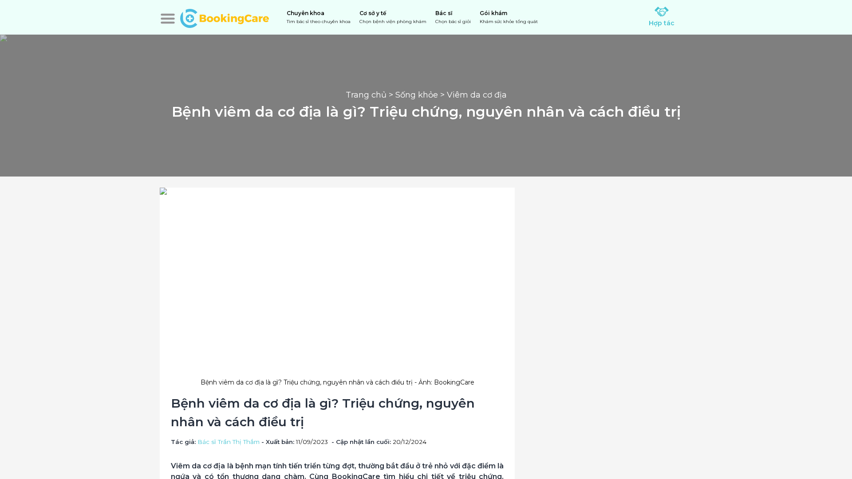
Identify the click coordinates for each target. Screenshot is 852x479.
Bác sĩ (453, 17)
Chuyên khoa (319, 17)
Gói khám (509, 17)
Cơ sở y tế (392, 17)
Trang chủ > (370, 95)
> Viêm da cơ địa (472, 95)
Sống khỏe (416, 95)
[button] (168, 19)
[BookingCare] (224, 17)
